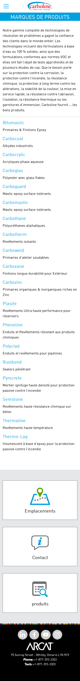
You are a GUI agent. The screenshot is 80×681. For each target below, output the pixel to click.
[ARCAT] (40, 646)
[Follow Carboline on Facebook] (34, 635)
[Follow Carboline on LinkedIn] (23, 635)
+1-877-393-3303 (45, 659)
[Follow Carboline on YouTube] (46, 635)
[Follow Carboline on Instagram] (57, 635)
